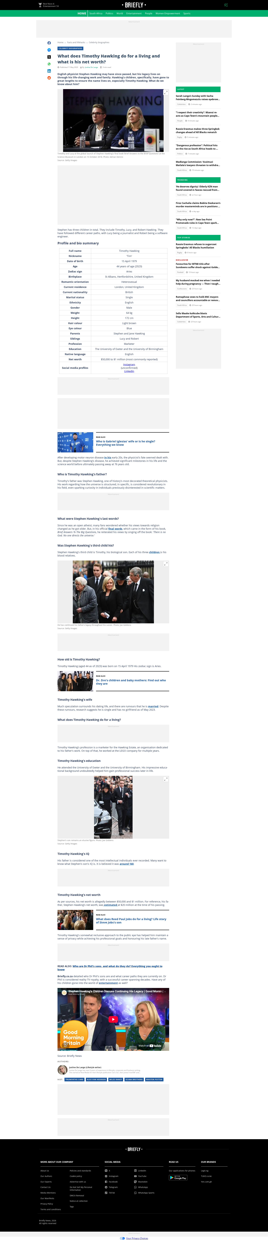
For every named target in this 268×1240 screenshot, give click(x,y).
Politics (109, 13)
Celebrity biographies (99, 42)
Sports (186, 13)
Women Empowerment (168, 13)
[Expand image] (165, 92)
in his (107, 457)
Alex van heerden (96, 1079)
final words (115, 528)
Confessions (182, 289)
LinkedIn (129, 371)
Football (180, 272)
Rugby (179, 137)
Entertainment (134, 13)
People (148, 13)
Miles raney (115, 1079)
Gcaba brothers (134, 1079)
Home (82, 13)
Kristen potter (154, 1079)
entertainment (108, 983)
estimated (110, 905)
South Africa (95, 13)
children (154, 552)
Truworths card (74, 1079)
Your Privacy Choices (137, 1238)
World (120, 13)
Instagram (129, 364)
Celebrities (181, 104)
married (153, 706)
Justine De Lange (91, 67)
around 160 (127, 863)
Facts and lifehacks (76, 42)
